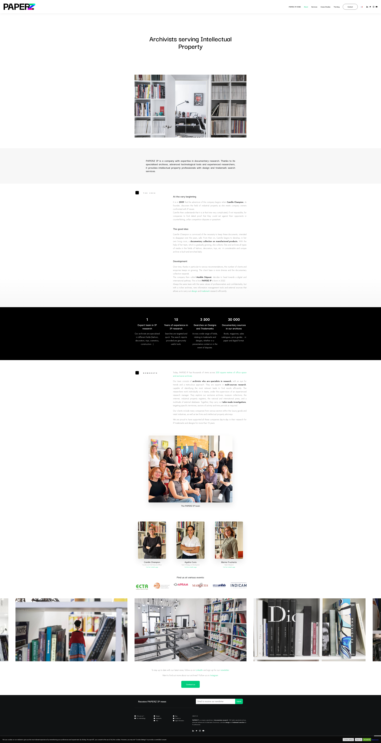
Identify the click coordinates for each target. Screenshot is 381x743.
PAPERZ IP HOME (295, 7)
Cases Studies (325, 7)
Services (314, 7)
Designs (158, 716)
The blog (337, 7)
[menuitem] (294, 6)
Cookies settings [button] (348, 740)
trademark (205, 291)
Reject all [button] (358, 740)
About (306, 7)
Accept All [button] (367, 740)
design (194, 291)
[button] (367, 6)
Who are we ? (140, 716)
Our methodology (141, 718)
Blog (176, 716)
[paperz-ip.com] (19, 7)
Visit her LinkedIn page (152, 567)
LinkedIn (199, 670)
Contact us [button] (190, 684)
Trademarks (158, 718)
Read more (375, 740)
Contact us (178, 718)
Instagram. (214, 675)
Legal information (179, 721)
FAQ (157, 721)
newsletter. (224, 670)
